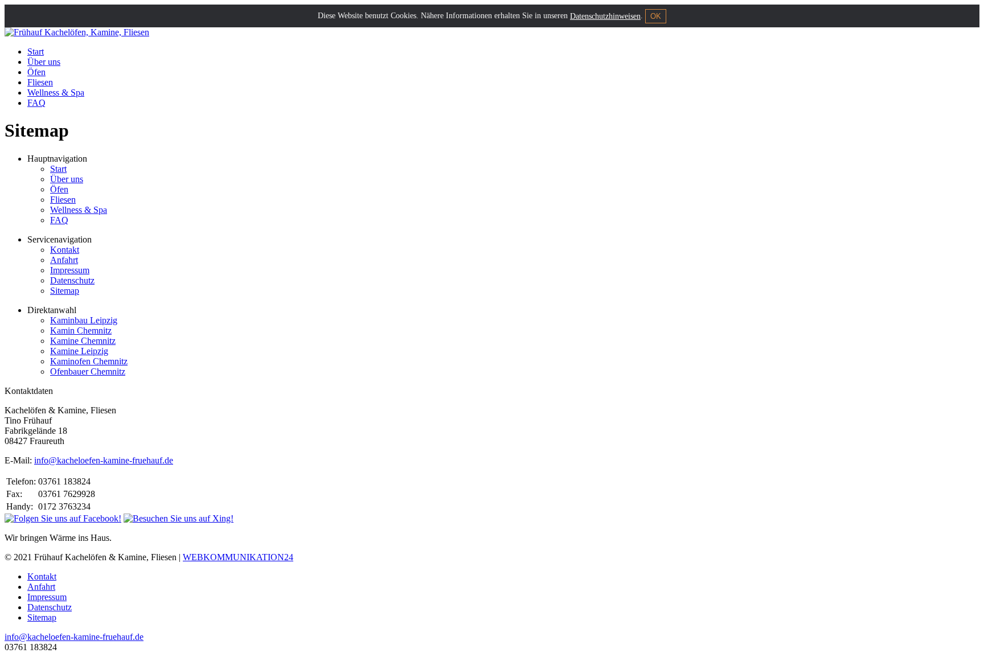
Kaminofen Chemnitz (89, 361)
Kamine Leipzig (79, 351)
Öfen (36, 72)
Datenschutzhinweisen (605, 15)
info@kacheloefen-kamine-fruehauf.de (103, 460)
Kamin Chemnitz (81, 330)
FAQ (36, 103)
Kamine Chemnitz (83, 341)
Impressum (69, 270)
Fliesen (40, 82)
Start (35, 51)
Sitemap (64, 290)
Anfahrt (64, 260)
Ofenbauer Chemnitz (87, 371)
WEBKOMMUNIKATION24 (238, 557)
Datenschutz (72, 280)
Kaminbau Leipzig (83, 320)
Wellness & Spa (55, 92)
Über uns (43, 62)
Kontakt (64, 249)
